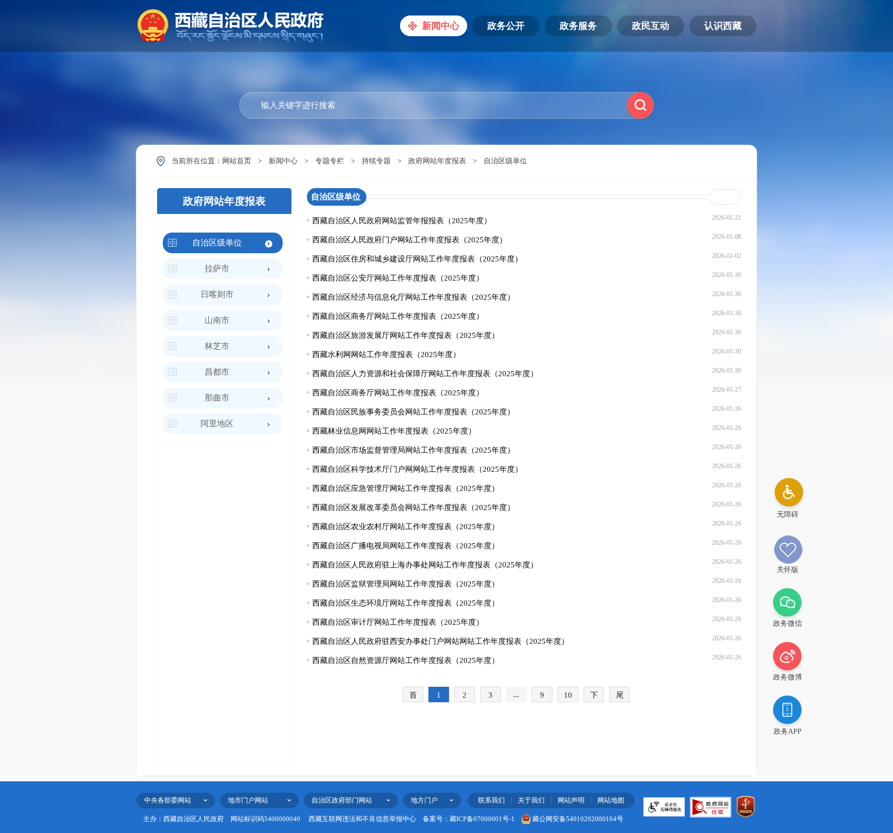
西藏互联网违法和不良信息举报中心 (362, 819)
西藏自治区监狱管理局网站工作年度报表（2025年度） (405, 584)
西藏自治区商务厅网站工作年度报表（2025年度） (398, 316)
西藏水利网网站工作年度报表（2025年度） (386, 354)
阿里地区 (217, 423)
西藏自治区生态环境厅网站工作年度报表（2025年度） (405, 603)
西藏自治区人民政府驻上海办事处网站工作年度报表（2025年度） (425, 565)
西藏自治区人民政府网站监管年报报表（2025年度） (401, 221)
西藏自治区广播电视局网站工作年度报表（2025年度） (405, 546)
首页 (413, 696)
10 (568, 695)
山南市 (217, 320)
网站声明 (571, 800)
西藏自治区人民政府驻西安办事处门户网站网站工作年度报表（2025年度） (440, 641)
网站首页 (236, 161)
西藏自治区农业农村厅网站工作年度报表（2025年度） (405, 526)
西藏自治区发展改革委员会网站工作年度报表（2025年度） (413, 507)
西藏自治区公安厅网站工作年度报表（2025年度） (398, 278)
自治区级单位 (505, 161)
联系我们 (491, 800)
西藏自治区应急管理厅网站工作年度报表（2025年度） (405, 488)
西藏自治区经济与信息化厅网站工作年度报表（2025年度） (413, 297)
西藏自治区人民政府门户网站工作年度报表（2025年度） (409, 240)
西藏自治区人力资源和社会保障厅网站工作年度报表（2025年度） (425, 373)
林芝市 (217, 346)
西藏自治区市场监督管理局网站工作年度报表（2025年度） (413, 450)
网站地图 (610, 800)
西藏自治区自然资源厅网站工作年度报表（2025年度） (405, 660)
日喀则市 (217, 294)
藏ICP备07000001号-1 (482, 819)
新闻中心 (283, 161)
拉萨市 (217, 268)
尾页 (620, 696)
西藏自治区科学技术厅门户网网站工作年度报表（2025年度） (417, 469)
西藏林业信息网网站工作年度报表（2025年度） (394, 431)
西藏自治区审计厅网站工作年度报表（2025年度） (398, 622)
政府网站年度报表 (437, 161)
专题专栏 (329, 161)
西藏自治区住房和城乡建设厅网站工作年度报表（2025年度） (417, 259)
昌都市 (217, 371)
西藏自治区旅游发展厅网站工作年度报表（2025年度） (405, 335)
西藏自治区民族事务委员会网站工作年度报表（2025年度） (413, 412)
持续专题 (376, 161)
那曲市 (217, 397)
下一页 (594, 696)
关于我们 (531, 800)
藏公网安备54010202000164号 (577, 819)
